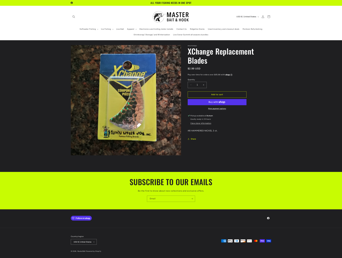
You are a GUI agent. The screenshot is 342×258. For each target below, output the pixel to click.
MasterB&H (81, 251)
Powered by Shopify (93, 251)
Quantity (191, 80)
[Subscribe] (192, 199)
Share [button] (193, 139)
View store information (200, 123)
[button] (74, 17)
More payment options (217, 108)
